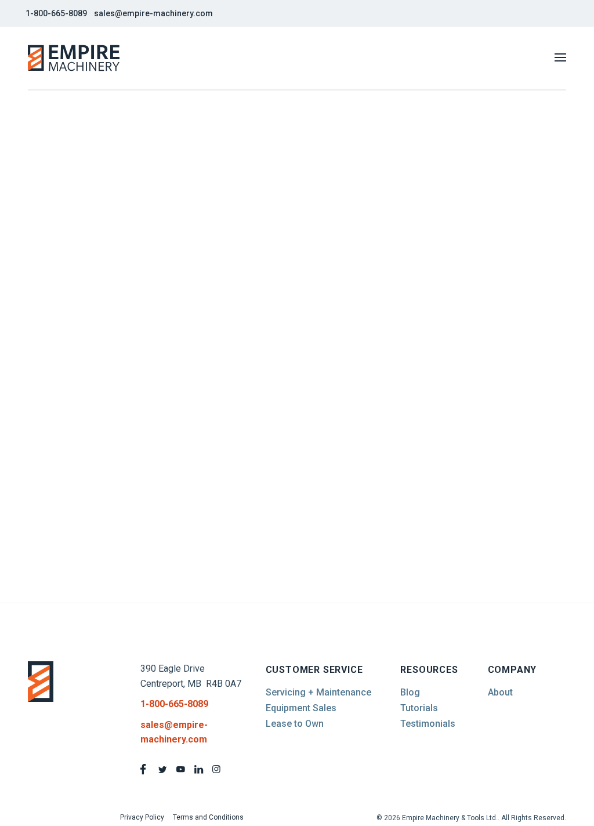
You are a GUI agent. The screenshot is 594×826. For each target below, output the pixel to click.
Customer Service (314, 669)
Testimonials (427, 723)
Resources (429, 669)
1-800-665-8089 (56, 13)
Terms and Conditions (208, 817)
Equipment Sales (301, 707)
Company (512, 669)
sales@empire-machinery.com (153, 13)
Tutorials (419, 707)
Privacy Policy (142, 817)
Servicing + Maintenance (318, 692)
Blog (410, 692)
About (500, 692)
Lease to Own (295, 723)
